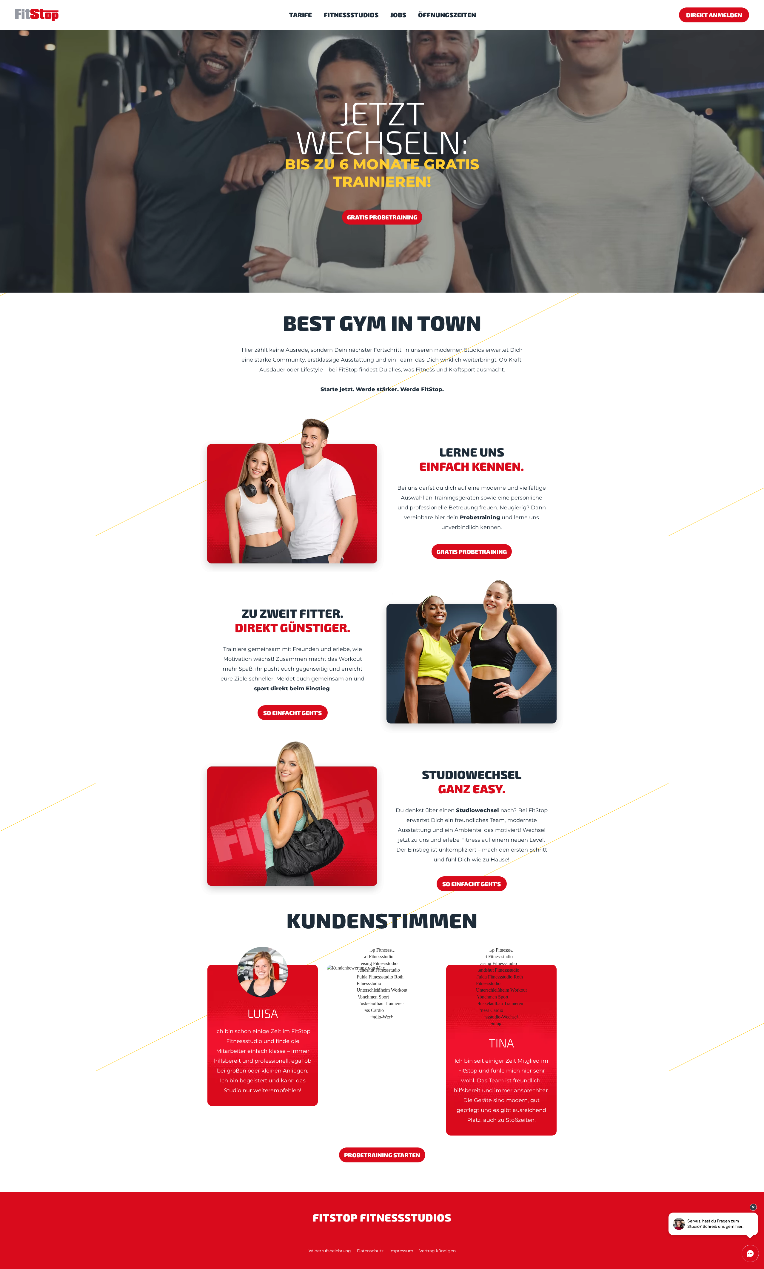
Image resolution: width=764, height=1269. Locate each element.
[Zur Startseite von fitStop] (36, 16)
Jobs (398, 15)
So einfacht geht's (292, 712)
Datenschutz (370, 1250)
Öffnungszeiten (447, 15)
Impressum (401, 1250)
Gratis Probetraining (382, 217)
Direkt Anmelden (714, 15)
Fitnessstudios (351, 15)
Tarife (300, 15)
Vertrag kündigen (437, 1250)
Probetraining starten (382, 1155)
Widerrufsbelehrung (330, 1250)
